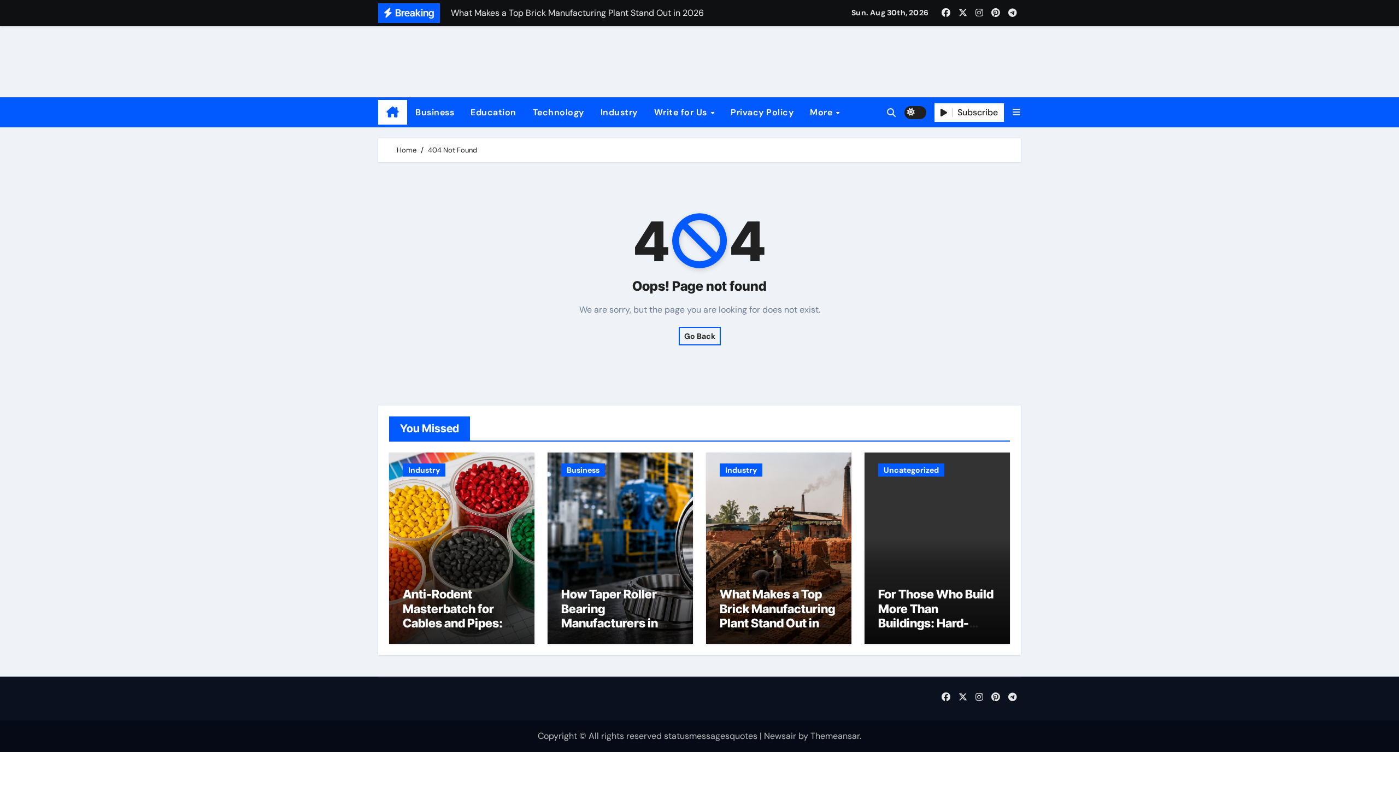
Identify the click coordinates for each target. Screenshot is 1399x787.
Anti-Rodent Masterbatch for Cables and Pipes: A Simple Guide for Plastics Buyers (458, 623)
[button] (1016, 112)
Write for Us (682, 112)
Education (493, 112)
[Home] (392, 112)
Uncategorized (911, 470)
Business (434, 112)
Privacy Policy (762, 112)
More (822, 112)
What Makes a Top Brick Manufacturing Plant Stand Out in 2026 (777, 615)
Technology (558, 112)
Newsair (780, 736)
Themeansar (835, 736)
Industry (619, 112)
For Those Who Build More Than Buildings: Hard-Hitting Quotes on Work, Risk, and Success (936, 630)
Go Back (699, 336)
